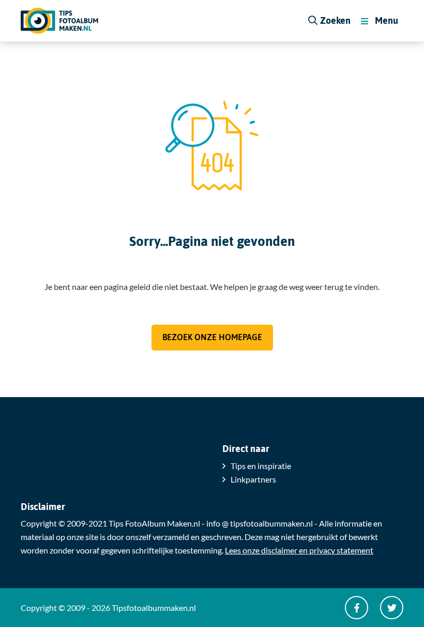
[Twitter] (391, 607)
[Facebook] (356, 607)
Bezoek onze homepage (212, 337)
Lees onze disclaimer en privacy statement (299, 550)
